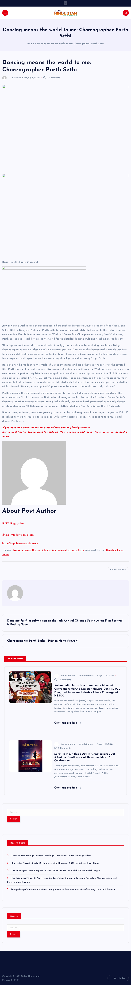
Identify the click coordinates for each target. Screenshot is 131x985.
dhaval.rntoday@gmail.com (18, 535)
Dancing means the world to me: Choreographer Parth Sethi (70, 44)
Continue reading (66, 723)
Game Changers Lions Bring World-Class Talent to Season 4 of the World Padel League (55, 871)
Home (30, 44)
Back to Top (120, 978)
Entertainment (19, 78)
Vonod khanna (68, 675)
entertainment (119, 569)
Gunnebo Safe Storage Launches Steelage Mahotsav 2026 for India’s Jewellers (51, 856)
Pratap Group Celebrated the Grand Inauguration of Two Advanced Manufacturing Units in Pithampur (63, 890)
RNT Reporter (13, 523)
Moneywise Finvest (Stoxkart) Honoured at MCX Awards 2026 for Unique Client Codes (55, 863)
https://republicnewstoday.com (20, 543)
